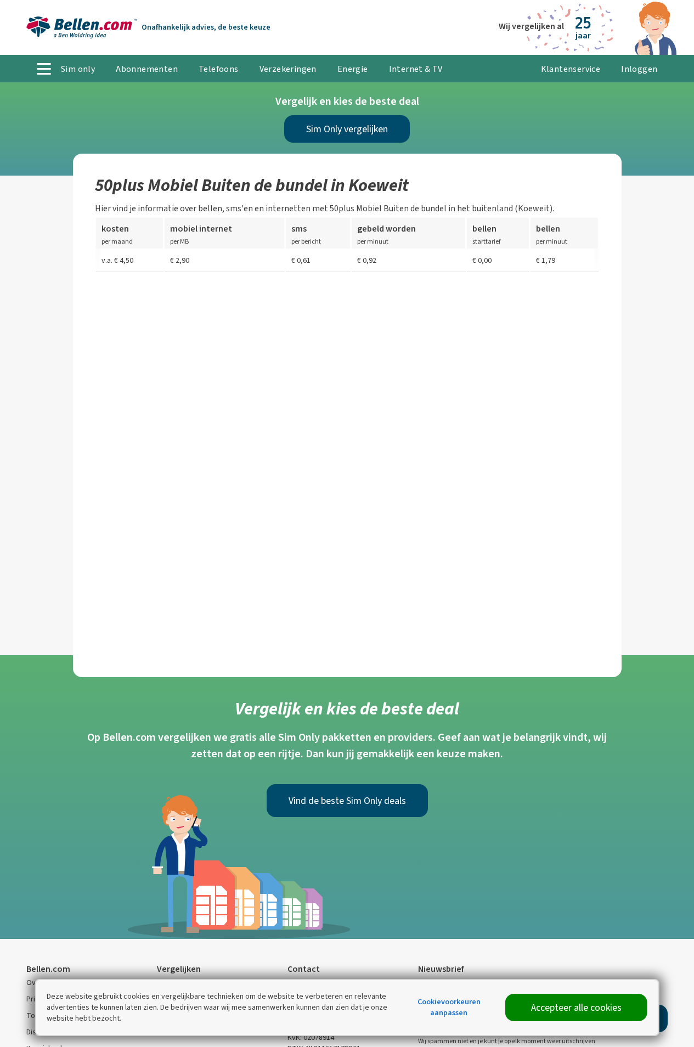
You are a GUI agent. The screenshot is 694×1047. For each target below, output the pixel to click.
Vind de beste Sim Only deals (347, 800)
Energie (352, 69)
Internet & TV (416, 69)
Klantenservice (571, 69)
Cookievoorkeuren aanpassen (449, 1007)
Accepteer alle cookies (576, 1007)
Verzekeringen (288, 69)
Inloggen (639, 69)
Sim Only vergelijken (347, 129)
